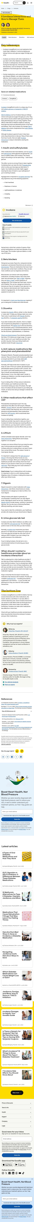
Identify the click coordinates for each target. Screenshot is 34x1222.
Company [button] (4, 1121)
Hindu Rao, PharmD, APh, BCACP (15, 28)
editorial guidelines (6, 744)
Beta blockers (13, 37)
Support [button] (4, 1117)
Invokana (16, 8)
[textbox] (17, 811)
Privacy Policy (22, 829)
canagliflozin (13, 98)
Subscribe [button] (17, 819)
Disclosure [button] (28, 205)
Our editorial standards (11, 682)
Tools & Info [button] (5, 1107)
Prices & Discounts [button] (7, 1103)
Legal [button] (3, 1126)
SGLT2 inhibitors (6, 115)
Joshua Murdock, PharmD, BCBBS (18, 653)
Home (2, 8)
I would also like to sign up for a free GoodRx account (16, 815)
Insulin (4, 37)
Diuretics (21, 37)
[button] (19, 3)
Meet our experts (10, 684)
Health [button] (4, 1112)
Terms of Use (4, 829)
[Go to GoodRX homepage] (5, 3)
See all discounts (17, 220)
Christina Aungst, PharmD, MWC (9, 30)
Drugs (8, 8)
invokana (4, 98)
